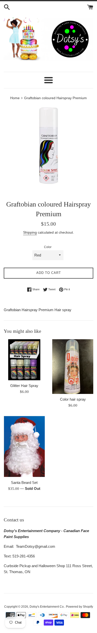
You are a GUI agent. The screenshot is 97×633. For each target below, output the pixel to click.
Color (47, 247)
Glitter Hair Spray (24, 385)
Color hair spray (73, 399)
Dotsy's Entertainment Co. (47, 606)
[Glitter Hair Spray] (24, 359)
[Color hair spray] (72, 366)
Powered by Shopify (79, 606)
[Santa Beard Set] (24, 446)
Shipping (30, 232)
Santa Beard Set (24, 482)
